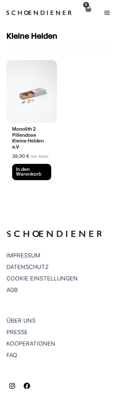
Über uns (21, 320)
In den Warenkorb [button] (28, 172)
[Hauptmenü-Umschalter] (107, 12)
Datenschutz (27, 267)
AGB (12, 290)
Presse (17, 332)
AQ (13, 355)
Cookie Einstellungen (42, 278)
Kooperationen (30, 343)
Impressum (23, 255)
